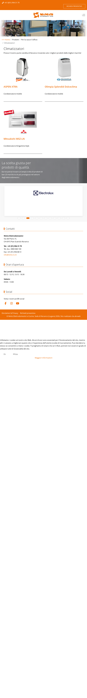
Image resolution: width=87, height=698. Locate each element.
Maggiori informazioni (43, 358)
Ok (5, 354)
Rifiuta (15, 354)
